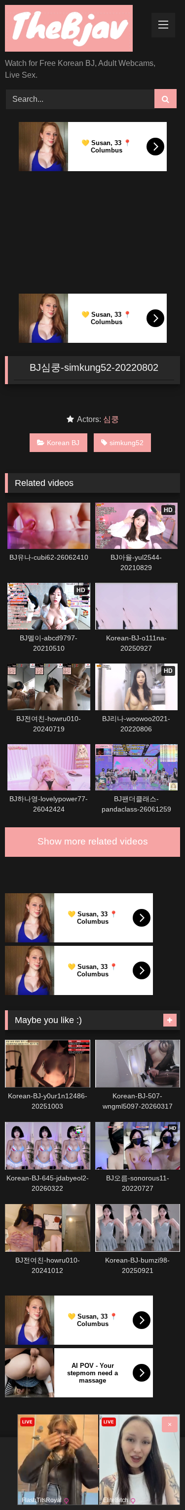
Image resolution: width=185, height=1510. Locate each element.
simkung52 (127, 443)
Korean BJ (63, 443)
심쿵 (111, 419)
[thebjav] (76, 30)
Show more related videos (92, 841)
